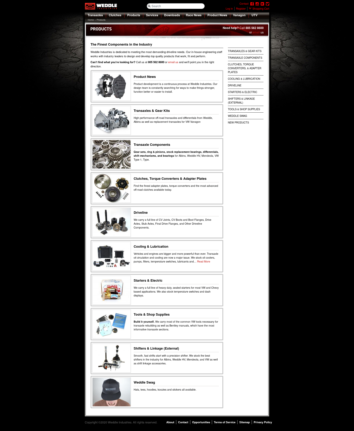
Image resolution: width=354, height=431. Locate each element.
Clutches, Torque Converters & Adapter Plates (170, 178)
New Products (238, 122)
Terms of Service (224, 422)
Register (241, 8)
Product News (217, 15)
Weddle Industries (119, 422)
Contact (183, 422)
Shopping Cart (260, 8)
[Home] (102, 6)
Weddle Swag (144, 382)
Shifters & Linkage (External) (156, 348)
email (256, 32)
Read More (203, 261)
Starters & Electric (148, 280)
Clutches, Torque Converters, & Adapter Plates (244, 68)
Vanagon (239, 15)
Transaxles (95, 15)
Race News (194, 15)
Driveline (141, 212)
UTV (254, 15)
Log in (229, 8)
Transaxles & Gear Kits (152, 110)
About (170, 422)
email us (173, 62)
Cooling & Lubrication (151, 246)
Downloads (172, 15)
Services (152, 15)
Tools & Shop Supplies (152, 314)
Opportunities (201, 422)
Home (91, 19)
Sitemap (244, 422)
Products (133, 15)
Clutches (115, 15)
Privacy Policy (263, 422)
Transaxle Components (152, 144)
